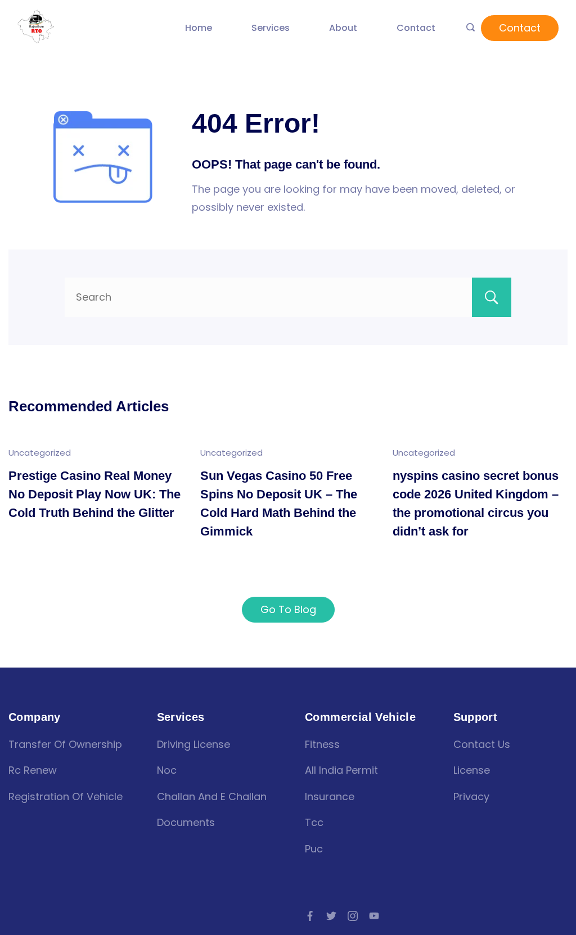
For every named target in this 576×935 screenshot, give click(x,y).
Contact (416, 27)
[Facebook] (310, 916)
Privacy (471, 796)
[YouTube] (374, 916)
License (471, 770)
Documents (186, 822)
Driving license (193, 744)
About (343, 27)
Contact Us (481, 744)
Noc (167, 770)
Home (198, 27)
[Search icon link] (470, 28)
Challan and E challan (212, 796)
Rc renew (32, 770)
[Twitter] (331, 916)
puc (314, 849)
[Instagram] (353, 916)
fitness (322, 744)
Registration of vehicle (65, 796)
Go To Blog (288, 609)
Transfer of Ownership (65, 744)
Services (270, 27)
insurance (329, 796)
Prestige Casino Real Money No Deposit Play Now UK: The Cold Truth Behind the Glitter (94, 494)
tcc (314, 822)
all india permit (341, 770)
